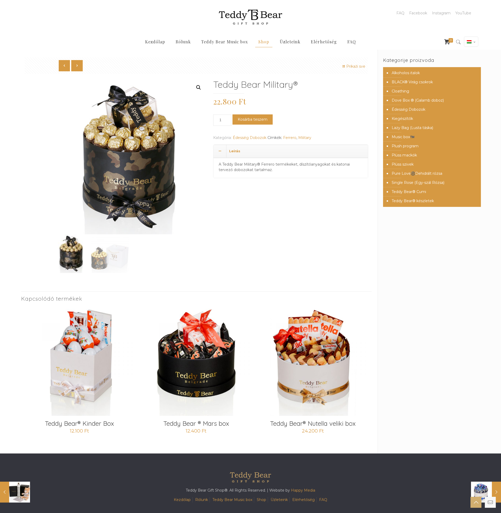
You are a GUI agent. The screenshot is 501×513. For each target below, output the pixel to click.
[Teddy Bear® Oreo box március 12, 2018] (486, 492)
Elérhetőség (303, 499)
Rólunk (201, 499)
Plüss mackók (404, 155)
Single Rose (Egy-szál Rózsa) (418, 182)
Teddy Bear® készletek (413, 201)
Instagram (441, 13)
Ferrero (289, 137)
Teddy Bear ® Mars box (196, 423)
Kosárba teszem (252, 119)
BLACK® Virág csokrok (412, 82)
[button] (198, 87)
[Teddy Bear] (250, 17)
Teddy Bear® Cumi (409, 191)
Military (304, 137)
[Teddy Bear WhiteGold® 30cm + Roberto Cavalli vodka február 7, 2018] (15, 492)
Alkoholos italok (406, 73)
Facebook (418, 13)
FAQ (400, 13)
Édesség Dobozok (249, 137)
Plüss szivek (403, 164)
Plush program (405, 146)
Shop (261, 499)
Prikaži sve (355, 66)
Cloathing (400, 91)
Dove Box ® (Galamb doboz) (418, 100)
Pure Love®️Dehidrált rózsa (417, 173)
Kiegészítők (402, 118)
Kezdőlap (182, 499)
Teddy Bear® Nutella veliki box (313, 423)
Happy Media (303, 490)
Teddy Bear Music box (232, 499)
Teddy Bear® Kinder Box (79, 423)
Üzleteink (279, 499)
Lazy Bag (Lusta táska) (412, 127)
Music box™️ (403, 137)
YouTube (463, 13)
